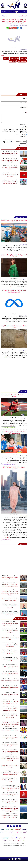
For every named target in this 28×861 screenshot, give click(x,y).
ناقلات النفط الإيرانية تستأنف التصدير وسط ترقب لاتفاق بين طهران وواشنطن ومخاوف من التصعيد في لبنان (10, 810)
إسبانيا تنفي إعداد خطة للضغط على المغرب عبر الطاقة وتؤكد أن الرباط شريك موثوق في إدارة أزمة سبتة (10, 788)
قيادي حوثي (6, 58)
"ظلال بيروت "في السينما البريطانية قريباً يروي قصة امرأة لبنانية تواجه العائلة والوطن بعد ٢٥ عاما (10, 593)
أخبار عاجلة (20, 15)
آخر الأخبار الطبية (5, 539)
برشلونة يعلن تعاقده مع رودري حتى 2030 (10, 729)
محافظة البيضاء (12, 61)
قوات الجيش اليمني (22, 61)
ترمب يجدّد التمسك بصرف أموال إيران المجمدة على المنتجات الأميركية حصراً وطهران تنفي (10, 753)
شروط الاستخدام (23, 127)
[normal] (5, 15)
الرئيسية (25, 15)
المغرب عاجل (23, 58)
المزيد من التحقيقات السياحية (8, 427)
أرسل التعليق (23, 144)
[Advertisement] (14, 78)
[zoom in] (3, 15)
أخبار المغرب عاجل (14, 58)
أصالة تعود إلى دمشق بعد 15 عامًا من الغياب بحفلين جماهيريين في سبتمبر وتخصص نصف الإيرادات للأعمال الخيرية (10, 724)
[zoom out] (7, 15)
